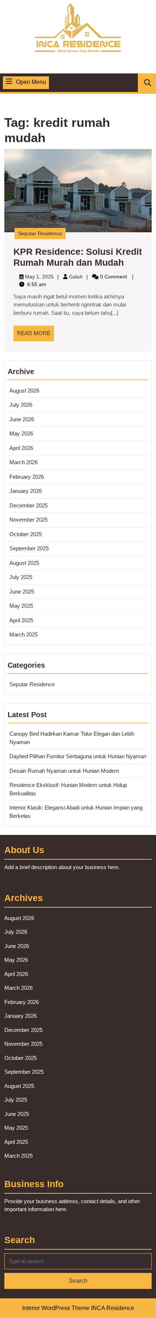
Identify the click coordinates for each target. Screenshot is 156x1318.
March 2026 (23, 462)
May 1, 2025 (39, 277)
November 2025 (28, 520)
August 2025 (24, 563)
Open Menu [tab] (31, 83)
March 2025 (23, 634)
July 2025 (20, 577)
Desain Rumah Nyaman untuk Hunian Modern (64, 771)
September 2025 (29, 548)
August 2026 (24, 390)
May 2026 (21, 433)
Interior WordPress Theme (56, 1308)
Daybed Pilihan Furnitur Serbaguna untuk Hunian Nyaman (77, 756)
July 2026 (20, 405)
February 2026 (26, 477)
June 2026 (21, 419)
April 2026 (21, 448)
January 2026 (25, 491)
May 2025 (21, 606)
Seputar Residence (40, 233)
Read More (35, 335)
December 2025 (28, 505)
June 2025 (21, 591)
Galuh (76, 277)
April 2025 (21, 620)
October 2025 (25, 534)
